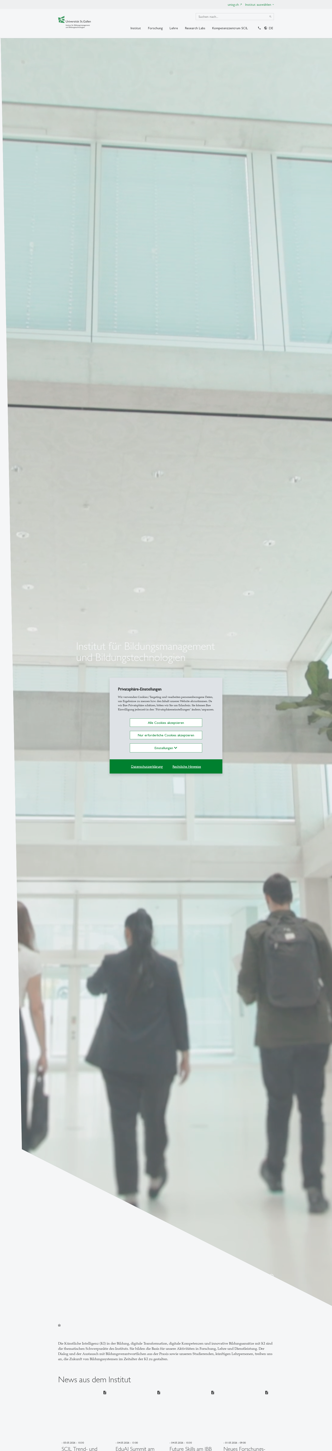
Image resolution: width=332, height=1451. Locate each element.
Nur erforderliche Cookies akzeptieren (166, 735)
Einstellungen (164, 748)
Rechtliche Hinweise (186, 766)
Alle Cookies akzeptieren (166, 723)
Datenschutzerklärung (147, 766)
